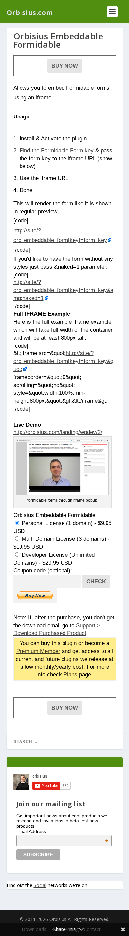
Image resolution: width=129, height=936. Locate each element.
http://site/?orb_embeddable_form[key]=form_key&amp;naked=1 (63, 290)
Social (40, 885)
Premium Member (38, 651)
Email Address (62, 831)
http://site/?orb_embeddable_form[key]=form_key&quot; (63, 361)
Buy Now (64, 65)
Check (96, 581)
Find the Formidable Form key (57, 150)
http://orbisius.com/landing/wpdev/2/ (57, 432)
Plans (70, 674)
